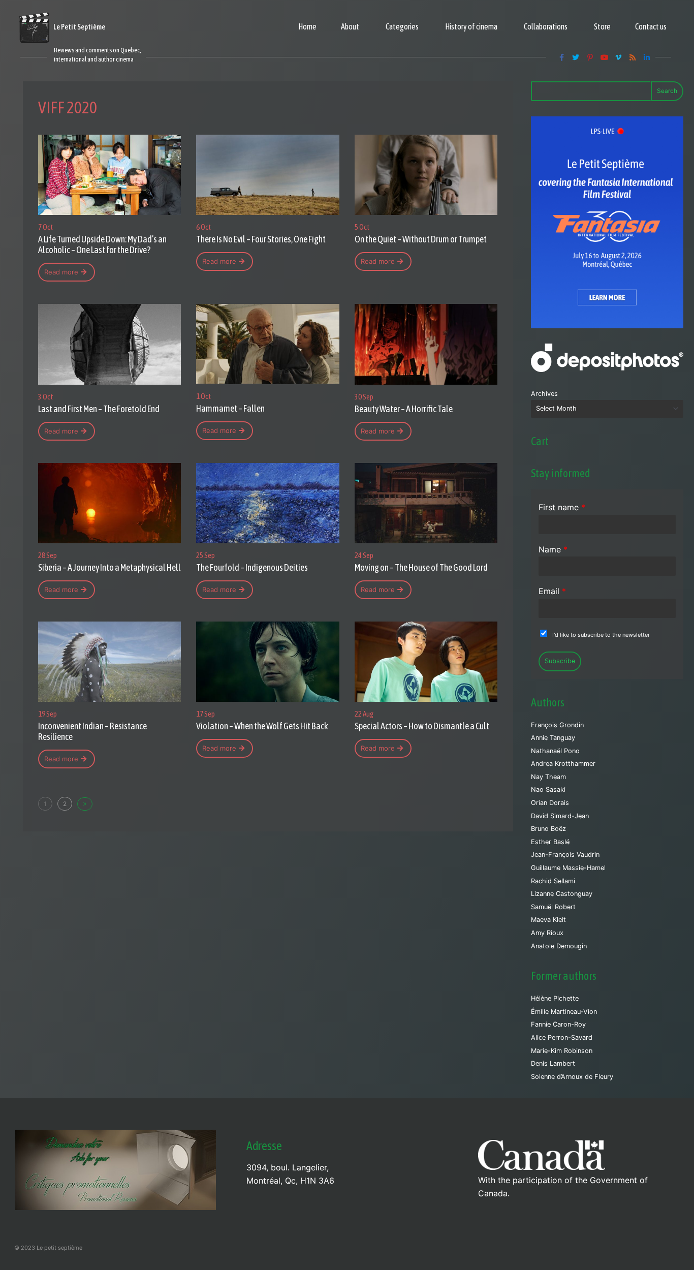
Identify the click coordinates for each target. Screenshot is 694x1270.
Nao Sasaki (548, 789)
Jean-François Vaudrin (565, 854)
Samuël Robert (553, 907)
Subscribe (560, 661)
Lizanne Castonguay (561, 893)
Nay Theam (548, 777)
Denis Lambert (553, 1063)
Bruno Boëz (548, 828)
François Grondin (557, 725)
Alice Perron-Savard (561, 1037)
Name (553, 549)
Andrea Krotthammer (563, 763)
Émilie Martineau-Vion (564, 1011)
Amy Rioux (547, 933)
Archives (544, 393)
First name (562, 507)
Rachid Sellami (553, 881)
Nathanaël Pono (555, 751)
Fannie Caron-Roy (558, 1024)
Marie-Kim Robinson (561, 1051)
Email (552, 591)
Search (667, 91)
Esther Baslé (550, 842)
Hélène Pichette (555, 998)
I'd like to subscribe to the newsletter (601, 634)
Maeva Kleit (548, 919)
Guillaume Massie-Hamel (568, 868)
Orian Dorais (550, 803)
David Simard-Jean (560, 816)
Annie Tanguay (553, 737)
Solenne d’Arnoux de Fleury (572, 1076)
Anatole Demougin (559, 946)
